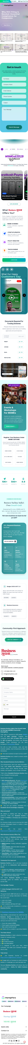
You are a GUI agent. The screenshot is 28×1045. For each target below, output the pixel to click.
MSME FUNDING (20, 462)
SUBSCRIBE (19, 281)
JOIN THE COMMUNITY (13, 639)
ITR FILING (20, 456)
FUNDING (13, 149)
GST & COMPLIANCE (8, 456)
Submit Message (14, 127)
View (22, 341)
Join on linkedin (8, 541)
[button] (4, 704)
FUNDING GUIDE (6, 373)
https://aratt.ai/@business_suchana (11, 831)
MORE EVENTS (11, 426)
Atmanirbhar (11, 744)
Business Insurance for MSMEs (13, 912)
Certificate (21, 149)
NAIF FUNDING (8, 462)
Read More (7, 25)
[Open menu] (26, 5)
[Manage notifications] (24, 1042)
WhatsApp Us (9, 679)
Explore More (14, 204)
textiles (8, 789)
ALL (7, 149)
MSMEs (25, 734)
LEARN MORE (14, 260)
